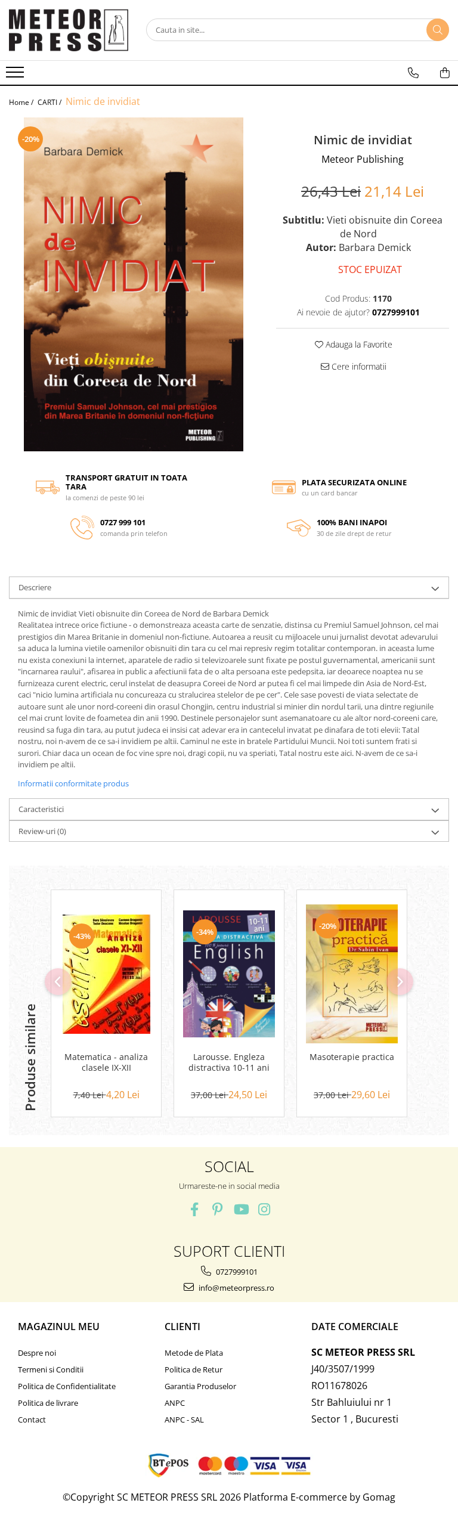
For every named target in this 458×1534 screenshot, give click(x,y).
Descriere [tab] (34, 587)
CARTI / (50, 102)
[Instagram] (263, 1209)
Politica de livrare (48, 1402)
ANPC (175, 1402)
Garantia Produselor (200, 1386)
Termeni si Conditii (50, 1369)
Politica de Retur (193, 1369)
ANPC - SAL (184, 1419)
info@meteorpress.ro (235, 1287)
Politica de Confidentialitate (67, 1386)
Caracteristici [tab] (41, 809)
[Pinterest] (217, 1209)
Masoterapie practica (352, 1057)
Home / (22, 102)
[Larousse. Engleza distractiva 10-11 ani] (229, 974)
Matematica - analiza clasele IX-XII (106, 1062)
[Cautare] (437, 29)
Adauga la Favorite (357, 344)
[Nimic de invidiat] (133, 284)
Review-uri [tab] (42, 831)
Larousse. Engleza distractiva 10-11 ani (229, 1062)
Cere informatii (357, 366)
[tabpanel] (133, 284)
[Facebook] (194, 1209)
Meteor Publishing (362, 159)
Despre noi (37, 1352)
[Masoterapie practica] (352, 973)
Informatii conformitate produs (73, 783)
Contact (32, 1419)
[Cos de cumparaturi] (445, 73)
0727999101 (236, 1271)
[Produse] (16, 76)
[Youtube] (240, 1209)
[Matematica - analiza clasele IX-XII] (106, 974)
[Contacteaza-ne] (413, 73)
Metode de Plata (194, 1352)
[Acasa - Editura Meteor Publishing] (68, 30)
